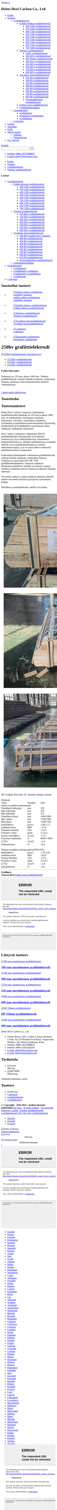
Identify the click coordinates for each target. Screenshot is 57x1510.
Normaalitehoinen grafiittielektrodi (34, 101)
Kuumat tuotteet (31, 1107)
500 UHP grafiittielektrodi (38, 37)
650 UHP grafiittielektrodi (38, 45)
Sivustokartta (47, 1107)
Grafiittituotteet (20, 110)
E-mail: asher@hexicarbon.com (22, 156)
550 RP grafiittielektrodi (37, 94)
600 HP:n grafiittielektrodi (38, 72)
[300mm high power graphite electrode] (21, 973)
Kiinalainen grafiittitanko (25, 339)
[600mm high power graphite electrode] (21, 996)
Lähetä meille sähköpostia (13, 392)
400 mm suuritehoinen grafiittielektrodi (25, 1025)
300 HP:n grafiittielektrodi (38, 56)
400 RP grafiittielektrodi (37, 86)
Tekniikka (12, 126)
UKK (10, 129)
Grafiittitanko (25, 113)
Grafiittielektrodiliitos (29, 107)
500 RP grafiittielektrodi (37, 91)
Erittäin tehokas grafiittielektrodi (34, 23)
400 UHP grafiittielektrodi (38, 31)
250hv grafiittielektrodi (36, 53)
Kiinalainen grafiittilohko (31, 116)
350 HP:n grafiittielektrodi (32, 216)
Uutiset (10, 124)
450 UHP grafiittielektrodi (38, 34)
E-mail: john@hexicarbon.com (22, 1053)
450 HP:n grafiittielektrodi (38, 64)
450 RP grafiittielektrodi (37, 88)
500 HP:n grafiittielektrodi (38, 67)
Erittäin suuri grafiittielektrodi (33, 105)
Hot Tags (17, 1107)
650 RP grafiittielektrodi (30, 257)
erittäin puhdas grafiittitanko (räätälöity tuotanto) (26, 299)
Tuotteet (11, 18)
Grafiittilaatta (25, 118)
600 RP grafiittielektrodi (37, 97)
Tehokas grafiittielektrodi (31, 50)
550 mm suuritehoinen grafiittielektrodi (25, 990)
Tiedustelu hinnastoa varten (14, 1079)
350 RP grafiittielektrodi (37, 83)
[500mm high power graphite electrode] (21, 961)
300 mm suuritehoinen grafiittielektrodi (25, 978)
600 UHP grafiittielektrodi (38, 42)
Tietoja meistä (14, 132)
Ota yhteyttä (13, 140)
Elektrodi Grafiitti (9, 1110)
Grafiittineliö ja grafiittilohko (27, 274)
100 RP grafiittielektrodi (37, 78)
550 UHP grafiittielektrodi (38, 39)
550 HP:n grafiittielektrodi (38, 69)
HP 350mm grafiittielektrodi (39, 58)
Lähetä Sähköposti (10, 1131)
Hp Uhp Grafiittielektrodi (35, 1113)
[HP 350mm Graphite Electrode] (15, 1008)
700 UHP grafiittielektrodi (38, 48)
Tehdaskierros (20, 137)
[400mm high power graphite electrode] (21, 1019)
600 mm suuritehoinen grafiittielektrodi (25, 1002)
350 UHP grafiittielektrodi (38, 29)
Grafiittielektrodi (21, 20)
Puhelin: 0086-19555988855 (21, 153)
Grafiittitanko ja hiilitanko (25, 271)
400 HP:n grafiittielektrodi (38, 61)
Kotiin (10, 15)
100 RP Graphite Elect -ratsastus (34, 236)
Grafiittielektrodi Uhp (11, 1113)
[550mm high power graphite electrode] (21, 984)
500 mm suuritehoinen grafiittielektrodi (25, 967)
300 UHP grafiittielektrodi (38, 26)
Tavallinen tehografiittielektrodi (34, 75)
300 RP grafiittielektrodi (37, 80)
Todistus (17, 135)
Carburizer (18, 121)
